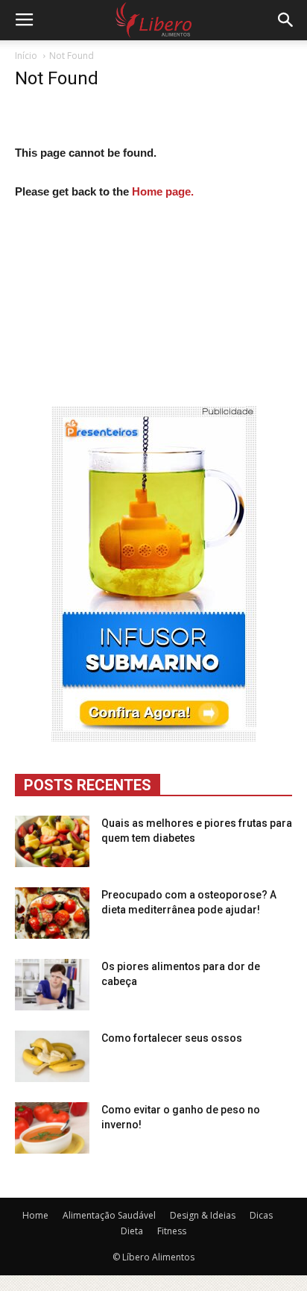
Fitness (171, 1231)
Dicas (261, 1215)
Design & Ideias (202, 1215)
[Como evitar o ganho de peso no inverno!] (52, 1128)
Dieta (132, 1231)
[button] (286, 20)
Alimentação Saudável (109, 1215)
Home (35, 1215)
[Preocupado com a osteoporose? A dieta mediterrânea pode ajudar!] (52, 913)
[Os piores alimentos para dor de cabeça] (52, 984)
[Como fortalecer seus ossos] (52, 1056)
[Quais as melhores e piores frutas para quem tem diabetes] (52, 841)
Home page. (163, 191)
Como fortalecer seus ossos (171, 1038)
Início (26, 55)
